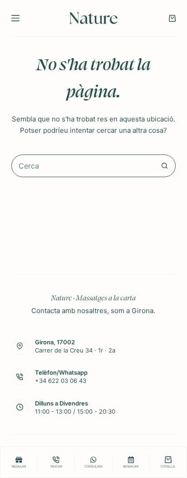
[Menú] (15, 18)
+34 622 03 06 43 (60, 380)
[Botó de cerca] (164, 166)
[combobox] (83, 166)
